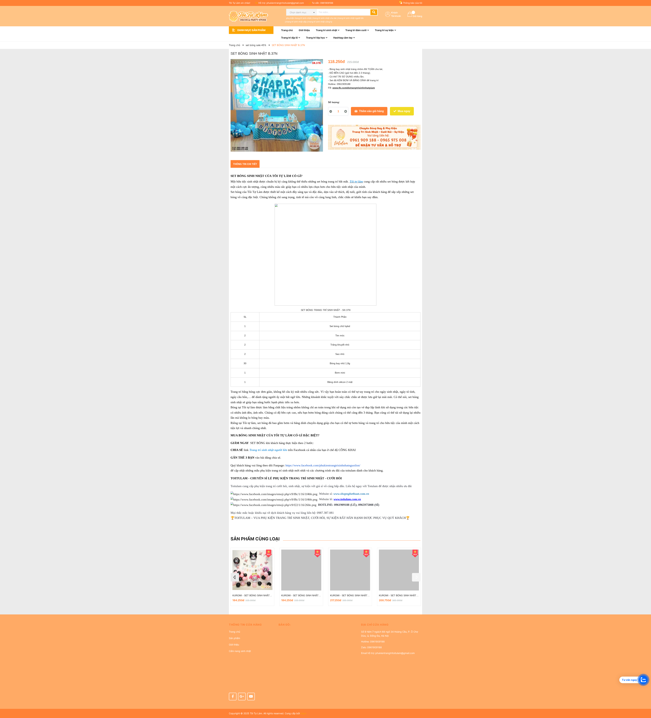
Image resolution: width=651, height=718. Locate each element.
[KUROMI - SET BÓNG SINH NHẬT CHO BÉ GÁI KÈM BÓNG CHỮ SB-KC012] (301, 570)
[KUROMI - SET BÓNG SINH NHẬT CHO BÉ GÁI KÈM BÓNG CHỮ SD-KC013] (252, 570)
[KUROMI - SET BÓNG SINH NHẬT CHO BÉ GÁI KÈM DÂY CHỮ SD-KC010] (350, 570)
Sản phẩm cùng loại (255, 538)
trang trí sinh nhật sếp (296, 21)
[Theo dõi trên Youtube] (251, 696)
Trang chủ (234, 631)
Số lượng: (334, 102)
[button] (251, 624)
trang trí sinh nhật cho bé (324, 18)
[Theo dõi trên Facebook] (232, 696)
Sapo (303, 713)
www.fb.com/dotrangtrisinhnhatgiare (353, 87)
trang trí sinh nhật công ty (320, 21)
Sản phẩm (234, 638)
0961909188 (326, 3)
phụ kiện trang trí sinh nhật (298, 18)
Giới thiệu (234, 644)
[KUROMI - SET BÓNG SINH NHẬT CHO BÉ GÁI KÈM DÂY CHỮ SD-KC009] (399, 570)
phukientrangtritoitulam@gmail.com (285, 3)
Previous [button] (235, 577)
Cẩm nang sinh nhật (240, 651)
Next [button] (416, 577)
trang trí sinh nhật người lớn (351, 18)
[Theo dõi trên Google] (242, 696)
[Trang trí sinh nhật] (374, 137)
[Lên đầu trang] (645, 701)
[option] (252, 577)
